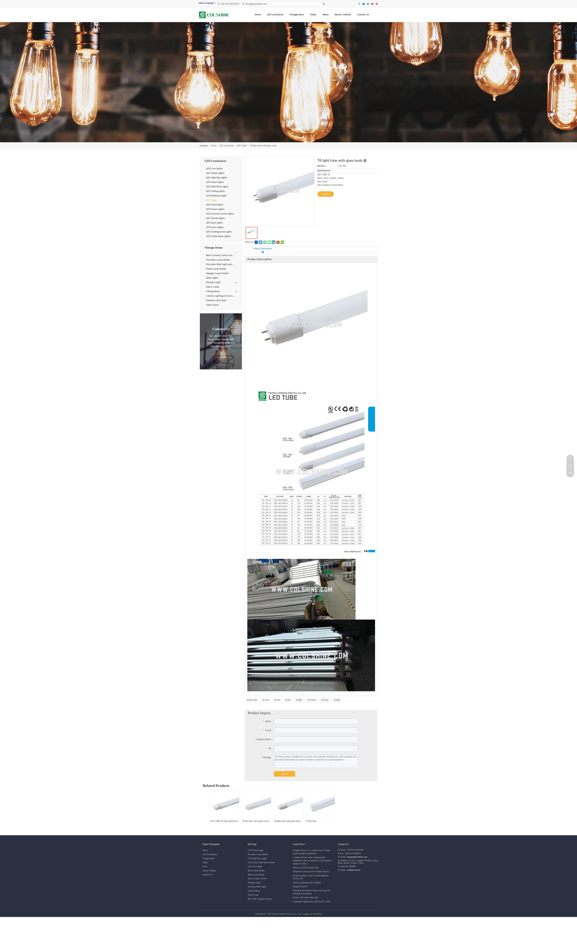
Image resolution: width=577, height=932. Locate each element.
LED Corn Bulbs (214, 168)
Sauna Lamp (253, 895)
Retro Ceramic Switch (257, 878)
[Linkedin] (364, 3)
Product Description (262, 249)
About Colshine (209, 870)
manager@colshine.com (256, 4)
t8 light (299, 700)
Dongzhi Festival (300, 886)
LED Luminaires (227, 146)
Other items (212, 305)
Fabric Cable (212, 287)
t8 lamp (324, 700)
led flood (312, 700)
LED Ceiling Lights (215, 191)
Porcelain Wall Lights (257, 887)
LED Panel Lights (215, 182)
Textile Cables (254, 891)
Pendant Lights (254, 883)
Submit (284, 774)
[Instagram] (377, 3)
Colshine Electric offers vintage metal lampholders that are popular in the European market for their (312, 860)
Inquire (325, 194)
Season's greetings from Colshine (307, 883)
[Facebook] (359, 3)
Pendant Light (213, 282)
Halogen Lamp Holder (217, 273)
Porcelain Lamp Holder (218, 260)
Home (214, 146)
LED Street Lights (215, 173)
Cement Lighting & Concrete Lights (221, 296)
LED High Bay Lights (216, 177)
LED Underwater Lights (218, 236)
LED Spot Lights (214, 223)
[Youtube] (373, 3)
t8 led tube (252, 700)
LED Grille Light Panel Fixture (261, 862)
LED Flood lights (214, 204)
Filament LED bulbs (216, 300)
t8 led (287, 700)
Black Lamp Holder (256, 870)
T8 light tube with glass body (263, 146)
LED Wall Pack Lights (217, 186)
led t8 (277, 700)
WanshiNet (317, 914)
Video (205, 862)
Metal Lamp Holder (216, 269)
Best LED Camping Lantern (260, 899)
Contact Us (207, 875)
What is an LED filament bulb (306, 867)
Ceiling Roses (213, 291)
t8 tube (265, 700)
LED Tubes (242, 146)
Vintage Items (208, 858)
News (205, 866)
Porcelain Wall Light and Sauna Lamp (221, 264)
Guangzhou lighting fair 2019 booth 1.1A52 (311, 901)
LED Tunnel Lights (215, 218)
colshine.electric (354, 870)
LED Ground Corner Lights (220, 213)
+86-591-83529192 (230, 4)
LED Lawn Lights (215, 227)
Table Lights (212, 278)
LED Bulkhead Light (216, 195)
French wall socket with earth (305, 897)
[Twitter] (368, 3)
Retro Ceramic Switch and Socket (221, 255)
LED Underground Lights (219, 232)
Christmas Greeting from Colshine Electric (311, 871)
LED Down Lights (215, 209)
